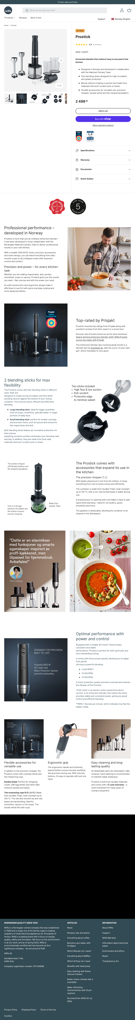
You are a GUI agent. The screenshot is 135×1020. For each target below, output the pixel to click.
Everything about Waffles (78, 956)
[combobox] (65, 10)
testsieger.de (97, 348)
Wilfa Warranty (109, 938)
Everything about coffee (78, 938)
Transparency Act (110, 961)
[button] (129, 10)
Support (106, 933)
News (70, 927)
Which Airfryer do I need (78, 961)
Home (6, 25)
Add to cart (103, 111)
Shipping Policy (28, 1009)
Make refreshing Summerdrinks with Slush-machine (79, 990)
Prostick (13, 25)
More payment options (103, 125)
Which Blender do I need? (79, 951)
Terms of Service (48, 1009)
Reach (105, 956)
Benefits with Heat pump (78, 966)
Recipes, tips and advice (78, 933)
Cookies (8, 1016)
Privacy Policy (10, 1009)
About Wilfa (107, 927)
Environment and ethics (113, 951)
